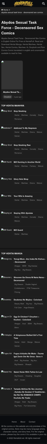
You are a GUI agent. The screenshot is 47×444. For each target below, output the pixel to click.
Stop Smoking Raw (22, 145)
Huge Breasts (29, 307)
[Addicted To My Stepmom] (6, 128)
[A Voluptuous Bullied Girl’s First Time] (6, 335)
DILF (16, 379)
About (22, 421)
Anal (24, 323)
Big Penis (18, 405)
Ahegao (17, 266)
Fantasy (33, 166)
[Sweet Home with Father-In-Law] (6, 371)
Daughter (37, 376)
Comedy (33, 115)
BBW (24, 266)
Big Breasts (27, 270)
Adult (23, 342)
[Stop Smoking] (6, 111)
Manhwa (24, 115)
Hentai (16, 115)
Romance (18, 119)
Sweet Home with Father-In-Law (28, 372)
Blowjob (28, 364)
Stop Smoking (20, 111)
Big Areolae (32, 266)
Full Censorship (30, 405)
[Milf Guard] (6, 230)
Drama (40, 115)
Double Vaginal (31, 284)
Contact (32, 421)
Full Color (18, 307)
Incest (22, 379)
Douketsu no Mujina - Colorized (28, 299)
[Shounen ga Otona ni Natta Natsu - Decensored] (6, 277)
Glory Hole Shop (21, 179)
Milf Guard (18, 230)
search (43, 3)
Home (14, 421)
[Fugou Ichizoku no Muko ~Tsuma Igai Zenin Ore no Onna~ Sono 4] (6, 353)
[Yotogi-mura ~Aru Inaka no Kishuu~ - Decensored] (6, 258)
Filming (17, 292)
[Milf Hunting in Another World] (6, 162)
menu (3, 3)
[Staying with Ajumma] (6, 213)
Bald (24, 402)
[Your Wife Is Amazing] (6, 196)
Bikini (16, 327)
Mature (39, 132)
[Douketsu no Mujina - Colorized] (6, 299)
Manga (30, 342)
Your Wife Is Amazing (23, 196)
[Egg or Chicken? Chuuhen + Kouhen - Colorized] (6, 316)
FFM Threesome (33, 288)
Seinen (17, 136)
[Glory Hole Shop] (6, 179)
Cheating (28, 376)
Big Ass (17, 270)
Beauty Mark (19, 303)
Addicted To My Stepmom (25, 128)
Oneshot (7, 96)
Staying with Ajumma (23, 213)
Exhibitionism (19, 288)
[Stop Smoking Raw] (6, 145)
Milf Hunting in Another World (27, 162)
